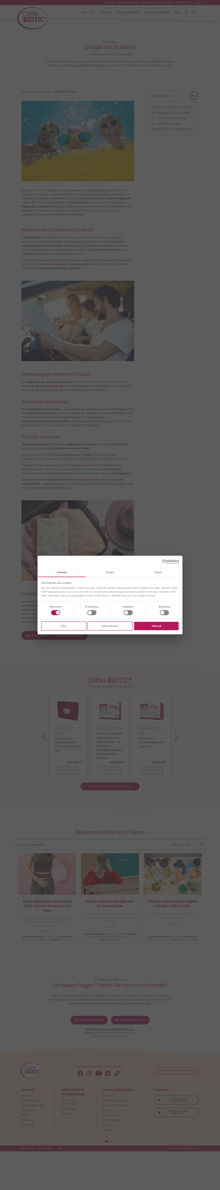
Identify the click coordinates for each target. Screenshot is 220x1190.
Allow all (156, 625)
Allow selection (110, 625)
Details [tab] (110, 572)
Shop (178, 12)
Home (25, 92)
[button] (193, 96)
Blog (34, 92)
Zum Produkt (68, 770)
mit (52, 264)
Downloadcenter (149, 2)
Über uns (87, 12)
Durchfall (122, 444)
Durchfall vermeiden (169, 124)
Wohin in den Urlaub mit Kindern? (172, 107)
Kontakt (110, 2)
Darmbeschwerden (157, 12)
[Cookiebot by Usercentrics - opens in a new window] (165, 561)
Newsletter (167, 2)
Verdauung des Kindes (49, 386)
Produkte (105, 12)
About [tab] (158, 572)
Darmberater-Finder (127, 2)
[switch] (91, 612)
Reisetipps (45, 92)
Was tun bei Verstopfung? (172, 118)
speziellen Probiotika (92, 480)
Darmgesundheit (127, 12)
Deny (64, 625)
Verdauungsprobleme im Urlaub (171, 113)
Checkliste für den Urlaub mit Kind (172, 129)
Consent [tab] (62, 572)
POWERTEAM (183, 2)
